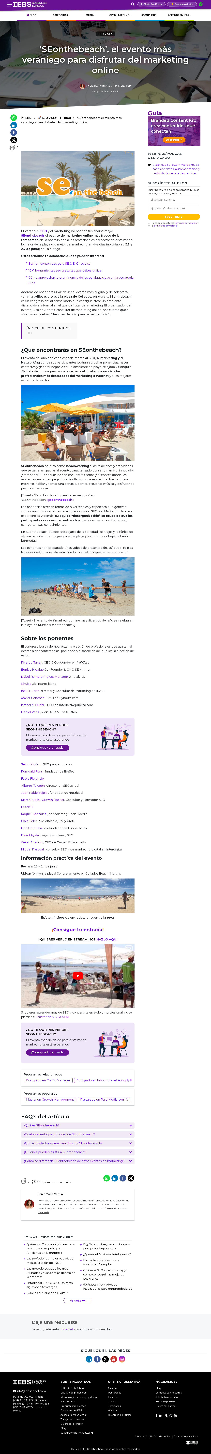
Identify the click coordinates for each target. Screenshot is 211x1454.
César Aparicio (32, 842)
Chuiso (26, 684)
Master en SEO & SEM (53, 1017)
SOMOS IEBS (148, 15)
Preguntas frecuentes (73, 1406)
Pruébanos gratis (183, 4)
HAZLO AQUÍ (106, 939)
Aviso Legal (141, 1436)
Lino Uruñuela (31, 828)
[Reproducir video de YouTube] (78, 976)
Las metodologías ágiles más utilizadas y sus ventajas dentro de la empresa (51, 1273)
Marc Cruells (30, 800)
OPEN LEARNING (119, 15)
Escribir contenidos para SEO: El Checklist (59, 263)
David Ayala (30, 835)
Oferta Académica (152, 4)
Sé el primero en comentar (54, 1182)
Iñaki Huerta (30, 691)
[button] (78, 1125)
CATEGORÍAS (60, 15)
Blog (67, 118)
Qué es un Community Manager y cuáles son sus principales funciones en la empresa (51, 1248)
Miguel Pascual (32, 849)
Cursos (112, 1401)
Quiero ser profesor (71, 1424)
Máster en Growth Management (50, 1099)
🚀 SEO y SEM (48, 118)
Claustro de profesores (73, 1392)
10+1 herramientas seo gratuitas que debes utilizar (66, 270)
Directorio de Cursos (119, 1415)
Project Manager (55, 677)
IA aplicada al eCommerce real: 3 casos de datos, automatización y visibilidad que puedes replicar (176, 169)
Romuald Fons (32, 771)
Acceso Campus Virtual (73, 1415)
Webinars (113, 1410)
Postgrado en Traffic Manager (48, 1080)
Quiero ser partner (165, 1406)
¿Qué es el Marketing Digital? (47, 1293)
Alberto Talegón (33, 786)
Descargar (173, 139)
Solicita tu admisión (166, 1397)
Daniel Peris (30, 712)
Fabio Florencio (32, 778)
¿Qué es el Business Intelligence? (107, 1254)
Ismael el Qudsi (33, 705)
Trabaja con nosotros (72, 1419)
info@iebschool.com (31, 1391)
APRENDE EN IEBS (178, 15)
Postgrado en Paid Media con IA (104, 1099)
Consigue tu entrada (77, 929)
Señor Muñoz (31, 764)
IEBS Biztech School (72, 1388)
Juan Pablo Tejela (34, 793)
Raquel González (33, 814)
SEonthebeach (32, 235)
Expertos (113, 1397)
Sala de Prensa (68, 1401)
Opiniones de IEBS (71, 1410)
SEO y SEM (105, 34)
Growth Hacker (53, 800)
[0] (12, 147)
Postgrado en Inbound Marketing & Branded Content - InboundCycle (127, 1080)
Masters (112, 1388)
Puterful (27, 807)
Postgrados (114, 1392)
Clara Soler (29, 821)
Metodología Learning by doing (78, 1397)
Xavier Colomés (33, 698)
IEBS (27, 118)
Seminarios (114, 1406)
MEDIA (90, 15)
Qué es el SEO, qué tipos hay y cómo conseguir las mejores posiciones (104, 1274)
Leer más (43, 1212)
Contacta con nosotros (168, 1392)
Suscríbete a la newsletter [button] (75, 1432)
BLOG (32, 15)
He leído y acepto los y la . (174, 224)
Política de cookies (161, 1436)
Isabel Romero (32, 677)
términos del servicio (186, 223)
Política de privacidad (186, 1436)
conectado (67, 1329)
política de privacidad (165, 225)
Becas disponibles (165, 1401)
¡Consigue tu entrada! (47, 747)
